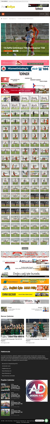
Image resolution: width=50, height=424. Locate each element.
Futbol (15, 51)
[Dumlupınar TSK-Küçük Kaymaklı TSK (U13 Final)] (5, 403)
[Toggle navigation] (3, 14)
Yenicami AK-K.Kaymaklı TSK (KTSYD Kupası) (15, 387)
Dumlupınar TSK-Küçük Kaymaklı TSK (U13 (16, 404)
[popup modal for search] (47, 14)
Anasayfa (5, 18)
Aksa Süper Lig (12, 18)
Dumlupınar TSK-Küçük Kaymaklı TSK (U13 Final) (18, 1)
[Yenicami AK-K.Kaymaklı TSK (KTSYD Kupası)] (5, 387)
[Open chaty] (46, 420)
